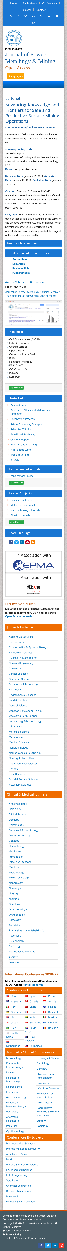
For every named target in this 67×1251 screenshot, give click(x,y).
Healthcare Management (13, 1079)
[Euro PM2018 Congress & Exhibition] (33, 588)
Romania (53, 1027)
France (33, 1011)
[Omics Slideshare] (49, 16)
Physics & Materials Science (22, 1164)
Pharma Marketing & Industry (23, 1148)
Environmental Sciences (22, 694)
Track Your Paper (20, 454)
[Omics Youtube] (57, 16)
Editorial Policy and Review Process (25, 1237)
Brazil (13, 1027)
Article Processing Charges (26, 424)
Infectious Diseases (20, 861)
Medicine (14, 867)
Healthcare (15, 851)
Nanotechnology (18, 747)
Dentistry (14, 819)
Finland (52, 1006)
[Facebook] (41, 1245)
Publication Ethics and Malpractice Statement (30, 412)
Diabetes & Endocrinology (24, 830)
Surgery (13, 956)
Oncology (14, 903)
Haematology (17, 846)
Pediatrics (14, 925)
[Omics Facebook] (18, 16)
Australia (15, 1001)
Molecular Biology (19, 877)
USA (13, 996)
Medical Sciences (19, 742)
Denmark (53, 1011)
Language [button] (15, 76)
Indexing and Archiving (23, 444)
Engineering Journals (22, 499)
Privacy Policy (13, 1234)
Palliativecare (44, 1102)
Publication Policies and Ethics (29, 253)
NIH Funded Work (20, 449)
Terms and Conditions (18, 1230)
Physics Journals (20, 515)
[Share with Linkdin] (22, 542)
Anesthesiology (18, 803)
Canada (33, 1001)
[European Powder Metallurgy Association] (33, 565)
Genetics (14, 840)
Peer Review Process (22, 418)
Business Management (19, 1190)
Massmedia (13, 1196)
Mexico (52, 1017)
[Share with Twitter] (16, 542)
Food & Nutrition (18, 700)
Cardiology (15, 808)
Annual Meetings (33, 984)
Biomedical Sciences (20, 652)
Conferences (49, 3)
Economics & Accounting (23, 684)
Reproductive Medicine (22, 951)
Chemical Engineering (21, 663)
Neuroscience (14, 1086)
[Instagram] (61, 1245)
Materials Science (19, 731)
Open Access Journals (18, 616)
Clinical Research (18, 814)
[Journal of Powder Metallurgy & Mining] (14, 37)
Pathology (15, 919)
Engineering (15, 689)
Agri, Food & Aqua (16, 1154)
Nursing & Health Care (21, 758)
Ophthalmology (18, 909)
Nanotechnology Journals (25, 510)
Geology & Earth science (20, 1201)
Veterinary (12, 1180)
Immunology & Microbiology (25, 721)
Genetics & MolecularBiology (16, 1104)
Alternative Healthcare (12, 1118)
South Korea (12, 1035)
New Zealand (30, 1038)
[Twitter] (48, 1245)
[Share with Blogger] (33, 542)
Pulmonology (16, 940)
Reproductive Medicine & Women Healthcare (48, 1111)
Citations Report (19, 439)
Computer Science (19, 679)
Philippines (35, 1045)
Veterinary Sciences (20, 784)
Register (26, 9)
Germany (15, 1011)
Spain (32, 996)
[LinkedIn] (55, 1245)
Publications (30, 3)
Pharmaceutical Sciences (23, 763)
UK (12, 1017)
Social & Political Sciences (23, 779)
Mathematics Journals (23, 505)
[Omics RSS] (41, 16)
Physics (13, 768)
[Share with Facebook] (11, 542)
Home (13, 3)
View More (15, 387)
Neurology (15, 888)
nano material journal (22, 475)
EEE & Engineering (16, 1175)
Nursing (13, 893)
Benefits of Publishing (22, 434)
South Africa (30, 1029)
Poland (52, 996)
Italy (13, 1006)
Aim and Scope (19, 404)
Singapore (35, 1022)
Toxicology (15, 962)
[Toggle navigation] (10, 84)
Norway (52, 1022)
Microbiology (16, 872)
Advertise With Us (20, 429)
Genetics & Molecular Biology (25, 710)
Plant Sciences (17, 774)
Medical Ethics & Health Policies (46, 1095)
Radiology (14, 946)
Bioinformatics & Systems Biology (28, 647)
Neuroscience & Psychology (25, 752)
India (32, 1017)
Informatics (15, 726)
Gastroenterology (16, 1097)
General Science (18, 705)
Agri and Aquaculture (21, 636)
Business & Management (23, 657)
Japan (14, 1022)
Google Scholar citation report (24, 282)
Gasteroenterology (20, 835)
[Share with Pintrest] (27, 542)
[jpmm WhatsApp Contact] (33, 23)
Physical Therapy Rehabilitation (47, 1076)
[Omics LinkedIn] (33, 16)
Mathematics (16, 737)
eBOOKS (15, 459)
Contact (41, 9)
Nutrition (14, 898)
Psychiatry (15, 935)
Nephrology (16, 882)
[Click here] (10, 16)
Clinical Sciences (18, 673)
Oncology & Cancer (48, 1058)
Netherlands (13, 1045)
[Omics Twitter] (26, 16)
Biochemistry (16, 642)
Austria (52, 1001)
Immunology (16, 856)
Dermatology (16, 824)
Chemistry (15, 668)
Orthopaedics (17, 914)
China (32, 1006)
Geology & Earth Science (23, 715)
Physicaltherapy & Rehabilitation (27, 930)
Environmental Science (19, 1169)
